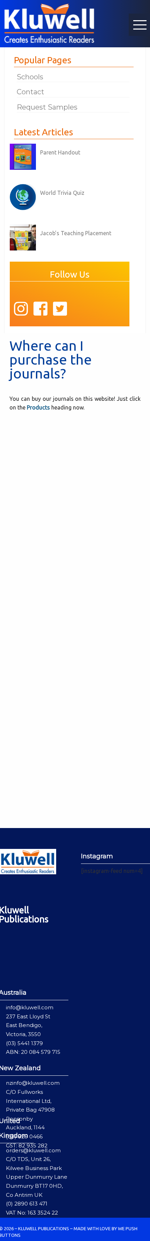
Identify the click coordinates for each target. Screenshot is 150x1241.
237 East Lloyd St (28, 1016)
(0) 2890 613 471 (26, 1203)
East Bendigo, (24, 1025)
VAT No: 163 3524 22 (32, 1212)
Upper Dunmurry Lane (36, 1177)
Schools (30, 77)
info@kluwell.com (29, 1007)
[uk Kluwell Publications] (49, 22)
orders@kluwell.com (33, 1150)
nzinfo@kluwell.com (33, 1083)
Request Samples (47, 107)
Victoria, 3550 (23, 1034)
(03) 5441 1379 (24, 1043)
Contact (30, 92)
